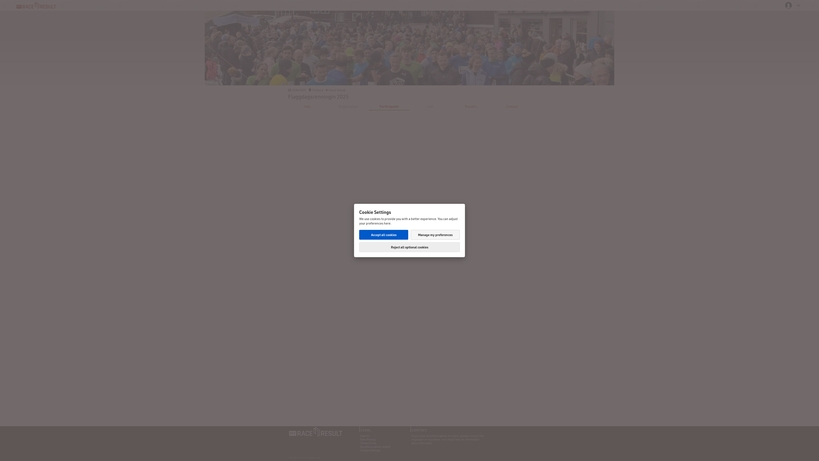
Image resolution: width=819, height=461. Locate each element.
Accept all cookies (383, 235)
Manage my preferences (435, 235)
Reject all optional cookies (409, 247)
